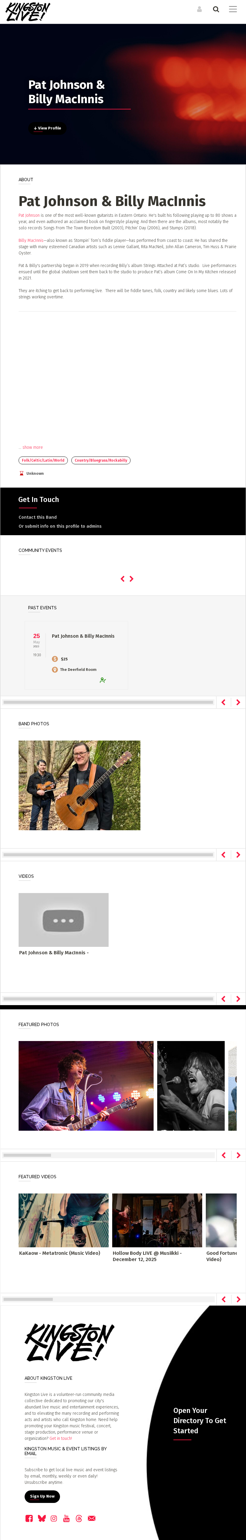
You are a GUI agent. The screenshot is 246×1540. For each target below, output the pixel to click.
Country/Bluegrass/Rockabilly (101, 460)
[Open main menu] (232, 9)
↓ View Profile (47, 128)
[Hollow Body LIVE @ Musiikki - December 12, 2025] (157, 1220)
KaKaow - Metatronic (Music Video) (59, 1253)
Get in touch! (61, 1438)
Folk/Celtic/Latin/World (43, 460)
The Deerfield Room (78, 669)
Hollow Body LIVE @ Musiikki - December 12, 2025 (147, 1256)
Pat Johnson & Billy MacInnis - (54, 953)
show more (32, 447)
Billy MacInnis (31, 240)
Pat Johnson (29, 215)
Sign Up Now (42, 1496)
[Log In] (198, 9)
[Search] (215, 9)
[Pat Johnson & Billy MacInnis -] (64, 919)
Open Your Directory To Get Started (199, 1420)
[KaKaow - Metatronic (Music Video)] (64, 1220)
